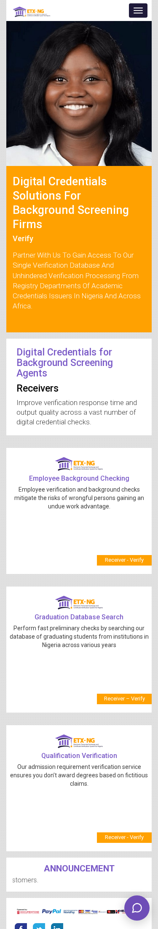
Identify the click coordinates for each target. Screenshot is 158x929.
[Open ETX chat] (137, 908)
